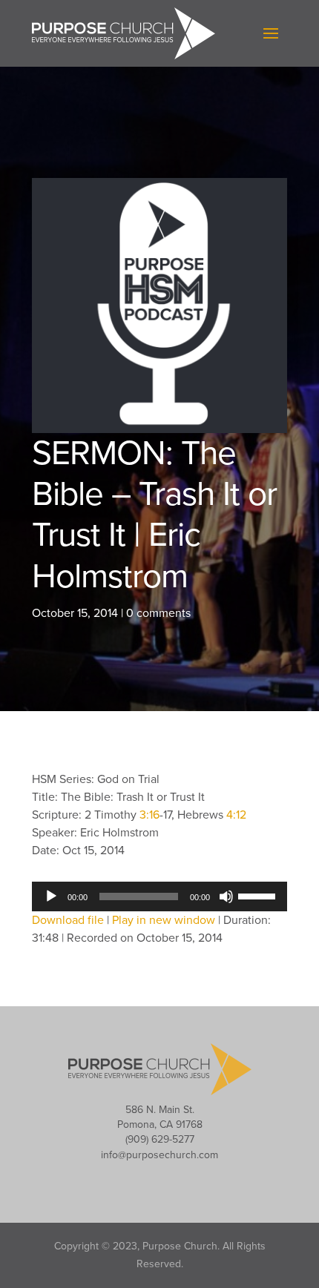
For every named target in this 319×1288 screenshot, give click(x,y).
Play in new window (163, 920)
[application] (159, 896)
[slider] (259, 895)
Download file (68, 920)
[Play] (51, 896)
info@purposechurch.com (159, 1155)
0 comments (158, 613)
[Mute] (226, 896)
